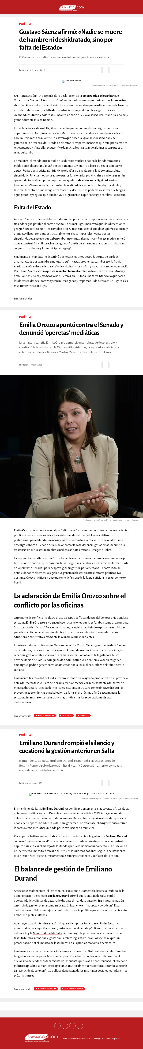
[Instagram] (72, 1026)
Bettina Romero (47, 989)
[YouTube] (80, 1026)
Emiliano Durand (74, 989)
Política (67, 715)
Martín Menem (86, 645)
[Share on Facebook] (98, 70)
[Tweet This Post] (105, 70)
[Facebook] (57, 1026)
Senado (84, 715)
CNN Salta (100, 813)
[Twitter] (65, 1026)
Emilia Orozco (46, 715)
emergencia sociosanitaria (99, 95)
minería (19, 687)
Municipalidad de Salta (47, 933)
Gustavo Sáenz (39, 100)
